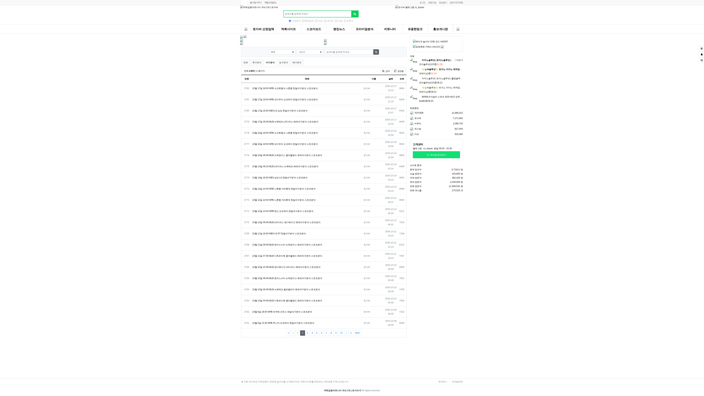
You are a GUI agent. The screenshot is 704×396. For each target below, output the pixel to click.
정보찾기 (443, 2)
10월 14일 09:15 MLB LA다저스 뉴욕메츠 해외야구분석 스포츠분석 (285, 166)
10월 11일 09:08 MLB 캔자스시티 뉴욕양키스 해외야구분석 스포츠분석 (287, 244)
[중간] (643, 361)
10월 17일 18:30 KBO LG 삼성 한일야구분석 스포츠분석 (279, 110)
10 (341, 333)
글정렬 (401, 71)
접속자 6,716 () (456, 2)
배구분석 (297, 62)
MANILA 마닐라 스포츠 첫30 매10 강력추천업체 (445, 97)
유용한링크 (415, 29)
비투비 (417, 123)
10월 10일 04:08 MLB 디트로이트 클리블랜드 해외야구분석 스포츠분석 (287, 300)
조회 (402, 79)
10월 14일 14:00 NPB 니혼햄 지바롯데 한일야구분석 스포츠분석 (284, 189)
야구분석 (270, 62)
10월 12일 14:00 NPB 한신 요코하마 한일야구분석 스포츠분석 (282, 211)
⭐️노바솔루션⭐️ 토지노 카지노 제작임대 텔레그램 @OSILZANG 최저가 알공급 (460, 87)
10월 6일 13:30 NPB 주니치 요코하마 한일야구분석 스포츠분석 (283, 323)
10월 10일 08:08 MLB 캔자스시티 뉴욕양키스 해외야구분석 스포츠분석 (287, 278)
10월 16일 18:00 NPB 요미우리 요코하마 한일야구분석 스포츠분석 (285, 144)
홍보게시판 (440, 29)
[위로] (643, 357)
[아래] (643, 366)
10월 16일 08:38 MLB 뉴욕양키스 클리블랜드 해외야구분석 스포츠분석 (287, 155)
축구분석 (256, 62)
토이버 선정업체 (263, 29)
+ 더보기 (458, 60)
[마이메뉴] (458, 29)
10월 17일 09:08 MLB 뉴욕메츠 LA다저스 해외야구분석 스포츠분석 (285, 121)
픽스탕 (417, 129)
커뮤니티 (390, 29)
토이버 (417, 118)
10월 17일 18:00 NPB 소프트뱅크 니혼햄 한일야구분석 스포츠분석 (285, 88)
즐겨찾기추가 (256, 2)
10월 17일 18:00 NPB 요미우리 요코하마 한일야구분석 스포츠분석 (285, 99)
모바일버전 (457, 381)
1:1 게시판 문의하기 (436, 155)
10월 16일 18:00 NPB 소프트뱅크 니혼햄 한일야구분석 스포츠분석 (285, 133)
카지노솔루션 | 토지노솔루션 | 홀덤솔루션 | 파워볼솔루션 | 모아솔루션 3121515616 (462, 78)
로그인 (423, 2)
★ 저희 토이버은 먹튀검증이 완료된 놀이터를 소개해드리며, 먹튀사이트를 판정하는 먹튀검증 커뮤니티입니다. (295, 381)
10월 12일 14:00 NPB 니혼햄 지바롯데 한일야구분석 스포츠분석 (284, 200)
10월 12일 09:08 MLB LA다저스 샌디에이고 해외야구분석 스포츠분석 (286, 222)
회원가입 (432, 2)
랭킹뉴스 (339, 29)
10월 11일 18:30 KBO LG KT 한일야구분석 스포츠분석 (279, 233)
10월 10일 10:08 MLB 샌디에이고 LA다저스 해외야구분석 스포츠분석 (286, 267)
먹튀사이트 (288, 29)
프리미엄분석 (364, 29)
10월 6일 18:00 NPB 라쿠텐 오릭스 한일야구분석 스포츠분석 (282, 312)
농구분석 (283, 62)
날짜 (391, 79)
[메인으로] (244, 2)
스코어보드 (314, 29)
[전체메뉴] (246, 29)
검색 (387, 71)
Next (357, 333)
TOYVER (418, 113)
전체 (245, 62)
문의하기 (442, 381)
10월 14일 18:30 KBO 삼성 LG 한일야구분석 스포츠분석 (279, 177)
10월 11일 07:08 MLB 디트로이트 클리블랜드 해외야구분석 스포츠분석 (287, 256)
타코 (416, 134)
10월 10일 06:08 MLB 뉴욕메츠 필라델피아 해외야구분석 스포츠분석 (286, 289)
